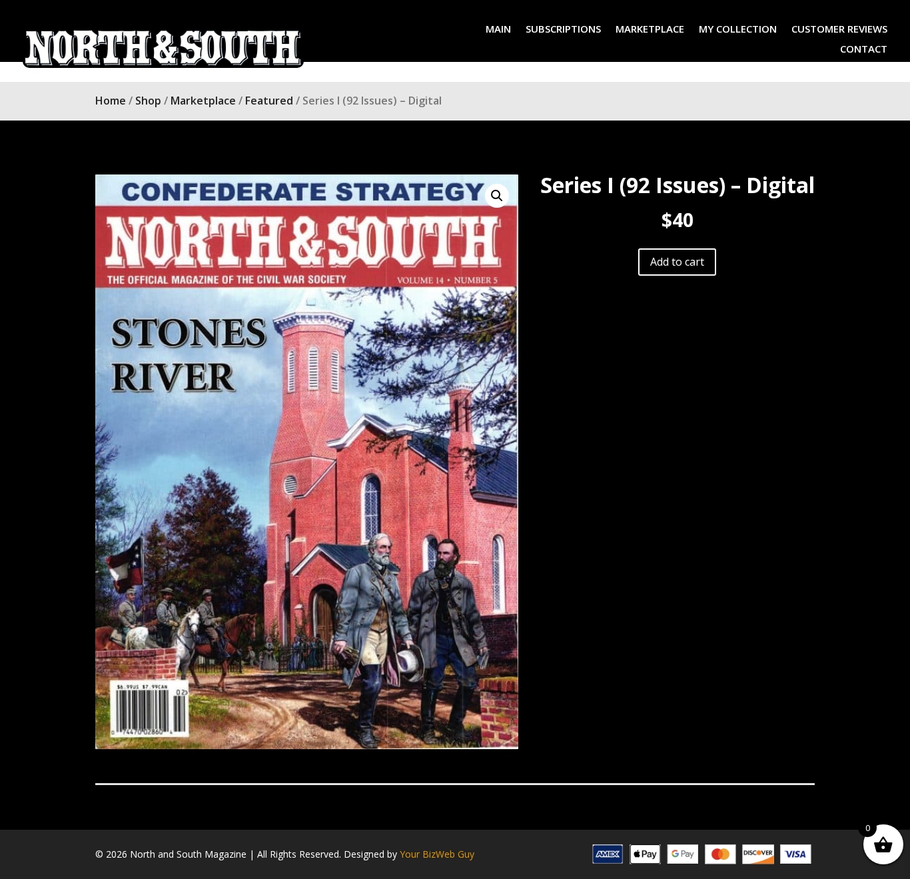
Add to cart (677, 261)
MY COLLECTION (738, 29)
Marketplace (203, 100)
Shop (148, 100)
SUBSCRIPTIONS (563, 29)
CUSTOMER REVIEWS (839, 29)
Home (110, 100)
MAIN (498, 29)
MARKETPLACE (650, 29)
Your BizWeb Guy (437, 854)
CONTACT (863, 49)
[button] (497, 196)
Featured (269, 100)
